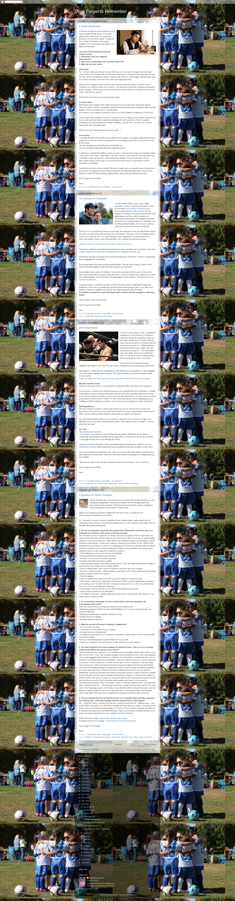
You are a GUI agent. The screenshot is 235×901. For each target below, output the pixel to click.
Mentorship (116, 737)
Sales (136, 737)
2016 (84, 788)
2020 (84, 775)
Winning (135, 483)
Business (88, 737)
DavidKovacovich (96, 878)
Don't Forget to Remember (101, 11)
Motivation (113, 483)
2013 (84, 798)
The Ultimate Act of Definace (93, 198)
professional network (103, 553)
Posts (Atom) (95, 749)
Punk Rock (108, 316)
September (88, 816)
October (87, 813)
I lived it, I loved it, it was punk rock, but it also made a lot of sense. (105, 244)
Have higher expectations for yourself (95, 434)
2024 (84, 762)
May (85, 843)
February (87, 852)
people (81, 708)
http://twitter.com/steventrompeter (113, 718)
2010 (84, 859)
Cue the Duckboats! (125, 713)
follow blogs (131, 571)
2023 (84, 765)
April (86, 846)
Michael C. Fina (93, 655)
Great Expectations (88, 328)
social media (93, 558)
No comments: (117, 187)
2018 (84, 782)
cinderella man (91, 483)
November (88, 810)
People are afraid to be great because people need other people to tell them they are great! (114, 378)
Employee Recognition (102, 737)
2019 (84, 778)
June (86, 839)
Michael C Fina (127, 737)
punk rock (101, 237)
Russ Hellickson (142, 462)
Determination (103, 483)
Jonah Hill (138, 234)
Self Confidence (124, 483)
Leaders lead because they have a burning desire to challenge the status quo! (110, 252)
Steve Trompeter (145, 737)
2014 (84, 794)
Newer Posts (85, 744)
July (85, 836)
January (87, 855)
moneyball (93, 231)
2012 (84, 801)
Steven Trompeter (123, 500)
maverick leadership (146, 224)
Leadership (89, 316)
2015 (84, 791)
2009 (84, 863)
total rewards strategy (132, 609)
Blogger (131, 895)
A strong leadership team (90, 627)
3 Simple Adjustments (89, 26)
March (86, 849)
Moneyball (99, 316)
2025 (84, 759)
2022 (84, 769)
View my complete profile (88, 889)
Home (118, 744)
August (86, 833)
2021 (84, 772)
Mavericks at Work (122, 206)
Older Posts (150, 744)
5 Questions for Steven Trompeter (95, 495)
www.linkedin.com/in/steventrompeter (121, 721)
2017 (84, 785)
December (88, 807)
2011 (84, 804)
